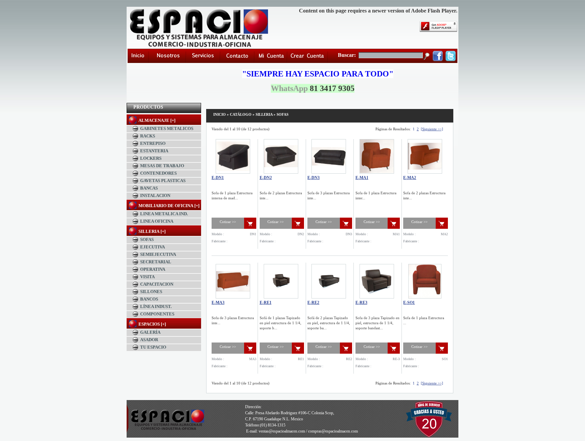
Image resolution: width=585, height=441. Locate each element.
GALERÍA (150, 332)
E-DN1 (218, 177)
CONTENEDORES (158, 173)
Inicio (219, 114)
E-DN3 (313, 177)
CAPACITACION (156, 284)
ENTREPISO (153, 143)
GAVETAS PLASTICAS (163, 180)
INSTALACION (155, 195)
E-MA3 (218, 302)
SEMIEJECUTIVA (158, 254)
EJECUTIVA (152, 246)
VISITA (147, 276)
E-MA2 (409, 177)
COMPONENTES (157, 313)
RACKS (147, 135)
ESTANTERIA (154, 150)
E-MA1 (361, 177)
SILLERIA (264, 114)
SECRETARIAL (155, 261)
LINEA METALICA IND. (164, 213)
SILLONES (151, 291)
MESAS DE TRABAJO (162, 165)
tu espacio (153, 347)
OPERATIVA (152, 269)
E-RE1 (266, 302)
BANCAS (149, 188)
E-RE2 (313, 302)
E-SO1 (409, 302)
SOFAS (147, 239)
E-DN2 (266, 177)
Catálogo (241, 114)
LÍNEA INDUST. (156, 306)
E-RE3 (361, 302)
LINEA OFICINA (156, 221)
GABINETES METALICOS (166, 128)
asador (149, 339)
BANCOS (149, 299)
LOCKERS (150, 158)
